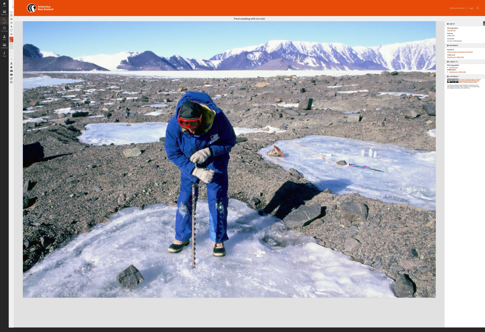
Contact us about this (11, 75)
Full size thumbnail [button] (11, 15)
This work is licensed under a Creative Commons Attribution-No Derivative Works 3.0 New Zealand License (470, 80)
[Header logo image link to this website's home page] (40, 4)
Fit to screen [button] (11, 19)
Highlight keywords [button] (11, 59)
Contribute (4, 48)
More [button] (4, 56)
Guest (462, 8)
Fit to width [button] (11, 23)
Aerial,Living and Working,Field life (460, 52)
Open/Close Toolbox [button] (13, 4)
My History (4, 31)
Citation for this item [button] (11, 82)
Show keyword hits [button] (11, 56)
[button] (11, 40)
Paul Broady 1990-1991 (455, 57)
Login (4, 39)
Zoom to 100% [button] (11, 34)
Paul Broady (451, 30)
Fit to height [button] (11, 27)
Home (4, 6)
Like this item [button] (11, 71)
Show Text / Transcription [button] (11, 52)
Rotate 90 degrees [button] (11, 30)
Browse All (4, 14)
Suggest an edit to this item (11, 78)
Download (11, 63)
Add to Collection (11, 67)
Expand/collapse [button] (484, 23)
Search (4, 23)
